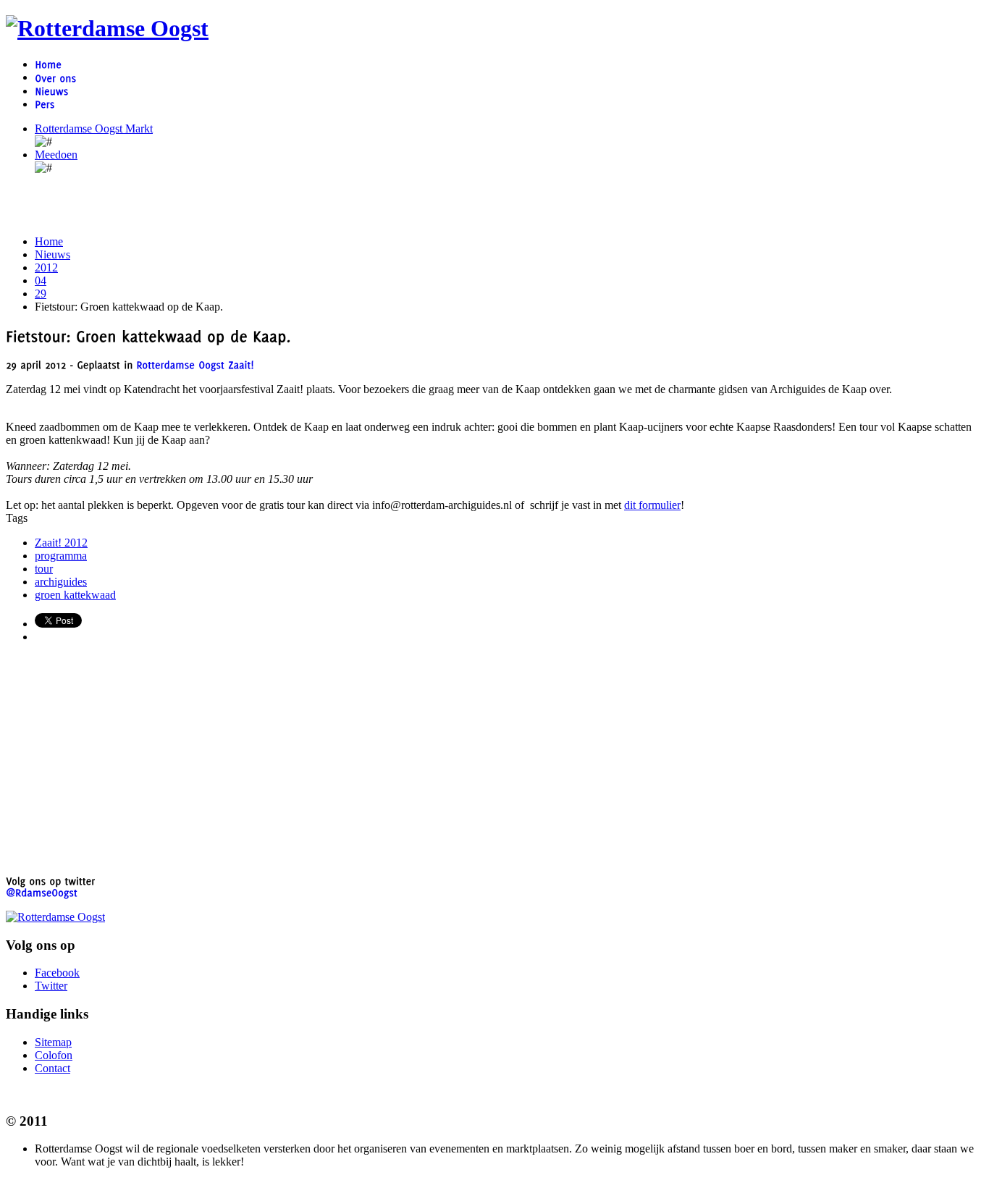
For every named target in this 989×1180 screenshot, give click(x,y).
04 (40, 280)
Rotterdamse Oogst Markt (94, 128)
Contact (52, 1068)
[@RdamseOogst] (41, 892)
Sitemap (53, 1042)
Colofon (53, 1055)
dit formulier (652, 505)
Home (49, 241)
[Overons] (55, 77)
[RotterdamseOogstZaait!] (195, 364)
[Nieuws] (51, 91)
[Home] (48, 64)
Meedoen (56, 154)
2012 (46, 267)
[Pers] (44, 104)
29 (40, 293)
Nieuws (52, 254)
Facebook (57, 972)
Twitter (51, 985)
